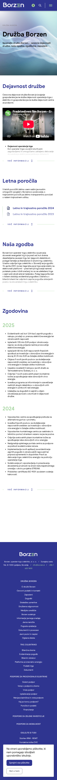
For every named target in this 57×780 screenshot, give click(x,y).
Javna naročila (28, 622)
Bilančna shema (28, 650)
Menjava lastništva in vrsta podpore (28, 697)
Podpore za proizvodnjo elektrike (28, 676)
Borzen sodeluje (28, 614)
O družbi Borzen (28, 586)
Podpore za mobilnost (28, 724)
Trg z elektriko (28, 644)
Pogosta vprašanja (28, 626)
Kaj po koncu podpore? (28, 701)
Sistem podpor (28, 682)
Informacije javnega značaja (28, 618)
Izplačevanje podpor (28, 694)
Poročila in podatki (28, 705)
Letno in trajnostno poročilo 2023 (33, 214)
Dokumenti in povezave (29, 630)
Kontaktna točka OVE (28, 742)
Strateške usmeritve (28, 602)
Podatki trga (28, 666)
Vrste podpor (28, 690)
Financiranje (28, 709)
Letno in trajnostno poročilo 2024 (33, 208)
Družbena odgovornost (28, 606)
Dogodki (28, 598)
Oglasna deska (28, 638)
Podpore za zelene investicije (28, 716)
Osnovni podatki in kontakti (28, 590)
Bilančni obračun (29, 658)
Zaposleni (28, 594)
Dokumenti (28, 670)
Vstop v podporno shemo (28, 686)
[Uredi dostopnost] (33, 5)
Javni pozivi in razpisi (28, 634)
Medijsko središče (28, 610)
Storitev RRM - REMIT (29, 738)
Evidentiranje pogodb (28, 654)
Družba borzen (29, 581)
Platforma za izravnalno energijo (28, 662)
